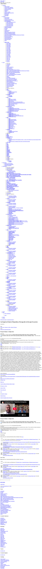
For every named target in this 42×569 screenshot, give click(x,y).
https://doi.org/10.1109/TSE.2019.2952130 (7, 378)
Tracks (3, 62)
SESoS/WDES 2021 (3, 543)
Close (1, 344)
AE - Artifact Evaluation (10, 75)
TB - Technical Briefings (11, 82)
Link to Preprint (3, 375)
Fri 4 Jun (8, 60)
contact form (2, 484)
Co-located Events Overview (9, 20)
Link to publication (6, 450)
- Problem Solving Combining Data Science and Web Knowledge (19, 141)
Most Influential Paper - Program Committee (16, 207)
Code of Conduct (7, 11)
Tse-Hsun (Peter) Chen (31, 453)
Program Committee (12, 170)
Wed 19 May (9, 45)
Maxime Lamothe (6, 453)
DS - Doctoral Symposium (11, 78)
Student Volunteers (10, 81)
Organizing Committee (12, 195)
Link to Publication (3, 373)
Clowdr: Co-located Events (9, 8)
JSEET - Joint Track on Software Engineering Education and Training (18, 70)
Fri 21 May (8, 47)
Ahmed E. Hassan (14, 327)
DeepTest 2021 (2, 532)
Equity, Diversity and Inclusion (14, 190)
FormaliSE (10, 95)
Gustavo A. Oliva (7, 327)
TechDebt (10, 130)
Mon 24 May (9, 50)
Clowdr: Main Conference (9, 7)
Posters (8, 76)
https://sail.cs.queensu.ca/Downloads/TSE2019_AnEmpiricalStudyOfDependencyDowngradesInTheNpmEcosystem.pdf (19, 376)
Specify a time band (13, 343)
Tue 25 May (8, 51)
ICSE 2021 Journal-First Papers (5, 329)
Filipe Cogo (2, 327)
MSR (9, 118)
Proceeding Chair (11, 257)
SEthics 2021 (2, 544)
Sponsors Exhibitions (8, 27)
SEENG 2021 (2, 538)
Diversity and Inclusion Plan (9, 12)
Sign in (3, 317)
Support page (2, 487)
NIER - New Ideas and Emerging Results (13, 72)
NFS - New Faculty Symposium (5, 505)
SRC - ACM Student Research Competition (14, 74)
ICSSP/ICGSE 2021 (3, 521)
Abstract (1, 350)
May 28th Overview (10, 25)
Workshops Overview (8, 26)
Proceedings (6, 14)
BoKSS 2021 (2, 529)
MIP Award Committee (12, 308)
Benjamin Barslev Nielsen (7, 466)
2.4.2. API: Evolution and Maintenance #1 (28, 348)
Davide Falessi (7, 440)
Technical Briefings (8, 37)
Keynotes (6, 28)
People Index (9, 193)
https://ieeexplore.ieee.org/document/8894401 (7, 374)
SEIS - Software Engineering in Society (13, 71)
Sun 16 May (9, 43)
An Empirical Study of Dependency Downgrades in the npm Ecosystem (12, 400)
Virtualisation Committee (13, 309)
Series (5, 315)
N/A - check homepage (12, 275)
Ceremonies (8, 64)
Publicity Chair (11, 258)
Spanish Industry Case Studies (11, 79)
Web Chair (10, 259)
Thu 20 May (9, 46)
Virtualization (11, 191)
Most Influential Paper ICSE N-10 (12, 80)
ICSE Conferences (8, 313)
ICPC (9, 98)
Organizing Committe (10, 168)
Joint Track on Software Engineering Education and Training (14, 34)
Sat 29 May (8, 55)
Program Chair (11, 254)
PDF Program (7, 13)
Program (3, 16)
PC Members (11, 216)
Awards (6, 29)
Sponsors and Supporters (9, 163)
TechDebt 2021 (2, 524)
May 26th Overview (10, 23)
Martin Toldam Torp (21, 466)
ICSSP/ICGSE (11, 107)
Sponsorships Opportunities (9, 164)
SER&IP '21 (2, 541)
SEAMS (10, 160)
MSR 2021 (2, 523)
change (22, 459)
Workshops (8, 77)
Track (1, 328)
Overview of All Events (8, 19)
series (5, 319)
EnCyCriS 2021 (3, 533)
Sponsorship (4, 162)
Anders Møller (33, 466)
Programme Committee (12, 204)
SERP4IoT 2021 (3, 542)
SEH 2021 (2, 539)
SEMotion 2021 (3, 540)
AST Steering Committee (13, 196)
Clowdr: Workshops (8, 9)
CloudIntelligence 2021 (4, 531)
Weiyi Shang (18, 453)
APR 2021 (2, 528)
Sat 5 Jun (8, 61)
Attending (4, 5)
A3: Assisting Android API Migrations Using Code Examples (15, 451)
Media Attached (8, 445)
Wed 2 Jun (8, 58)
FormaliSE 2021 (3, 519)
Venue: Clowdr (7, 6)
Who (1, 326)
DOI (1, 377)
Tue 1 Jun (8, 57)
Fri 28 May (8, 54)
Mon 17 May (9, 44)
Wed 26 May (9, 52)
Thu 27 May (9, 53)
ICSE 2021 (2, 319)
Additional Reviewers (12, 171)
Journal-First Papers (10, 68)
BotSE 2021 (2, 530)
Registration (6, 10)
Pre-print (4, 445)
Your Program (7, 18)
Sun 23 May (9, 49)
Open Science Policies (10, 84)
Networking (6, 15)
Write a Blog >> (3, 0)
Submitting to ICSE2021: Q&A (12, 83)
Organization (4, 166)
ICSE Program (7, 17)
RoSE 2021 (2, 536)
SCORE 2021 (2, 550)
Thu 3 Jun (8, 59)
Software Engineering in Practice (10, 32)
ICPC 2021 (2, 520)
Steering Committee (12, 201)
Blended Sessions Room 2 (16, 348)
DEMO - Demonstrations (11, 73)
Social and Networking (8, 38)
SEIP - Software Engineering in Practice (13, 69)
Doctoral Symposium (8, 35)
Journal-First (7, 31)
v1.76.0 (10, 486)
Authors (1, 563)
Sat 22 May (8, 48)
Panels (6, 40)
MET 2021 (2, 534)
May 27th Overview (10, 24)
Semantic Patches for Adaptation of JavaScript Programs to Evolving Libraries (21, 442)
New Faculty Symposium (9, 36)
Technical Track (7, 30)
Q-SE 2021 (2, 535)
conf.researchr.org (5, 486)
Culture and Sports (8, 39)
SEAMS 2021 (2, 554)
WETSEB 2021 (3, 546)
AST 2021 (2, 518)
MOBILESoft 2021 (3, 522)
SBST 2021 (2, 537)
